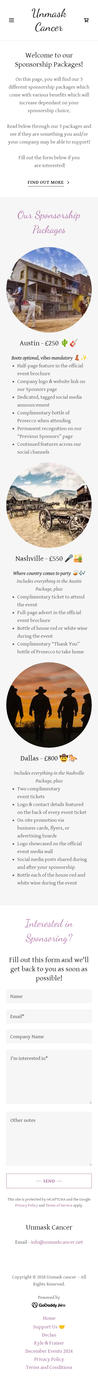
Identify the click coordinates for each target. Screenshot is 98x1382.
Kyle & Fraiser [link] (49, 1343)
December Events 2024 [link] (49, 1351)
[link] (49, 29)
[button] (12, 20)
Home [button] (49, 1318)
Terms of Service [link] (58, 1205)
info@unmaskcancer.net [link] (57, 1242)
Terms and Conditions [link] (49, 1367)
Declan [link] (49, 1335)
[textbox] (49, 996)
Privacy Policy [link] (26, 1205)
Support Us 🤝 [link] (49, 1327)
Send (49, 1181)
